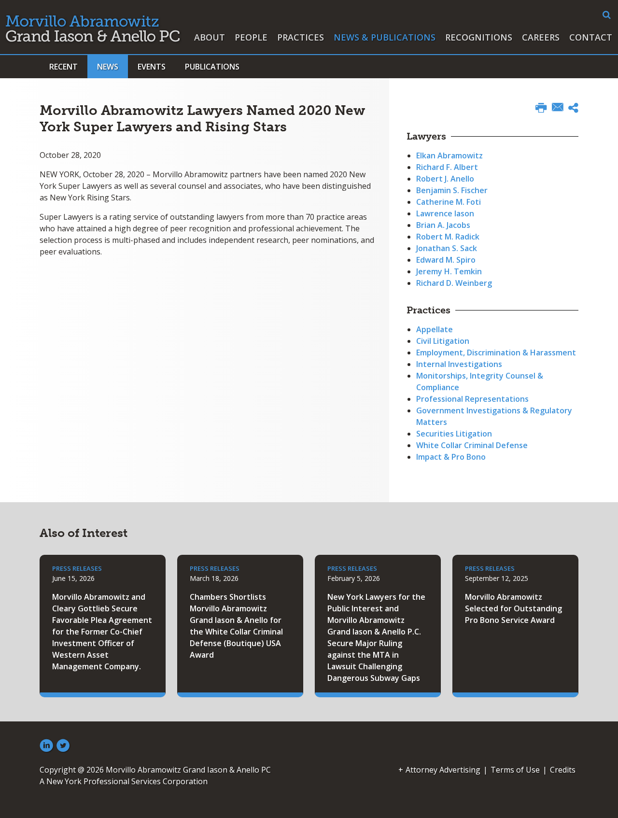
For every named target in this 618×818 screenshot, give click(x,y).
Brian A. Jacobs (443, 225)
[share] (573, 109)
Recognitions (478, 37)
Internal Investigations (459, 364)
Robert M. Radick (447, 236)
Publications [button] (212, 66)
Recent (63, 66)
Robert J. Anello (445, 178)
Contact (590, 37)
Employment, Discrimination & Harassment (496, 352)
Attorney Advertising (443, 769)
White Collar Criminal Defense (472, 445)
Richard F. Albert (447, 167)
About (209, 37)
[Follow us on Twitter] (63, 746)
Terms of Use (515, 769)
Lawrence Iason (445, 213)
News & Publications (384, 37)
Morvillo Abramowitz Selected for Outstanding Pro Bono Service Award (513, 608)
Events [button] (152, 66)
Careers (541, 37)
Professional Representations (472, 399)
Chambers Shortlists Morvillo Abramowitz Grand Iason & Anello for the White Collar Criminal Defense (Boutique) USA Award (236, 626)
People (251, 37)
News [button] (107, 66)
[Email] (557, 108)
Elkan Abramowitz (449, 155)
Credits (563, 769)
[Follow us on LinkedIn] (46, 746)
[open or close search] (607, 15)
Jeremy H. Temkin (449, 271)
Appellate (434, 329)
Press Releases (77, 568)
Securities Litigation (454, 433)
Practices (300, 37)
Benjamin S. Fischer (452, 190)
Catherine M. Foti (448, 202)
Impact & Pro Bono (451, 456)
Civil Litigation (442, 341)
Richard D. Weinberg (454, 283)
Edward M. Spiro (446, 259)
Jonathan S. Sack (446, 248)
